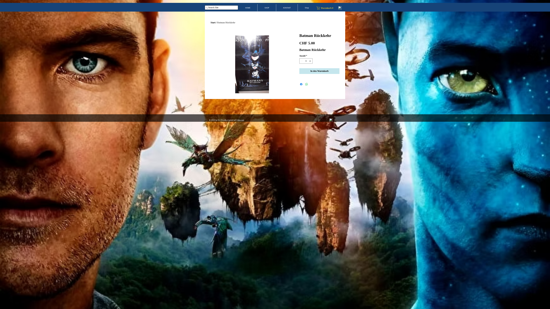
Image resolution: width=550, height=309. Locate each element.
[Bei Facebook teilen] (301, 84)
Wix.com (240, 120)
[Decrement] (301, 61)
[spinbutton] (306, 61)
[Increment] (310, 61)
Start (213, 22)
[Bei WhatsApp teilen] (306, 84)
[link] (326, 8)
